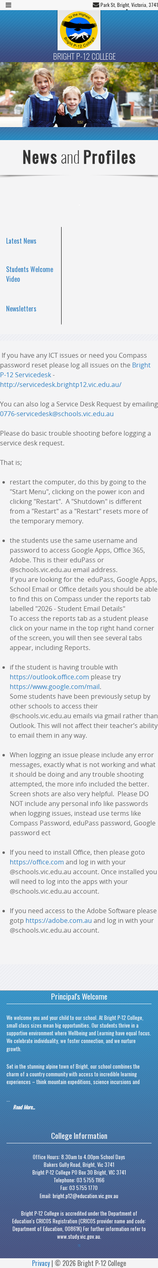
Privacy (41, 1263)
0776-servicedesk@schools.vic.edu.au (57, 413)
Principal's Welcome (79, 996)
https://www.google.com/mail (55, 686)
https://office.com (37, 862)
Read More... (24, 1107)
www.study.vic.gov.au (78, 1236)
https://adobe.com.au (59, 920)
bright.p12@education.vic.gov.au (85, 1196)
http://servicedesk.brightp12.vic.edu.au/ (61, 384)
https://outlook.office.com (49, 676)
